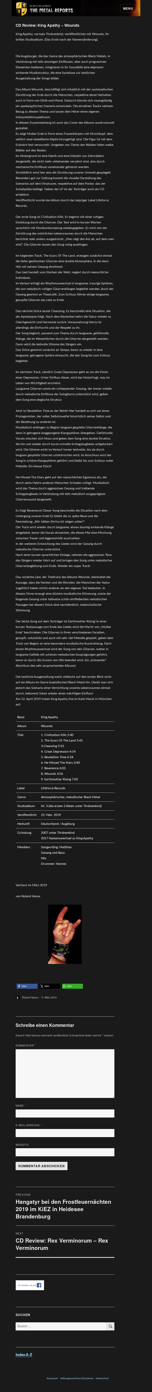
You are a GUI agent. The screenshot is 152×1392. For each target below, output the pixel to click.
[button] (27, 986)
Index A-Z (24, 1355)
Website (22, 1145)
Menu (128, 8)
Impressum (52, 1378)
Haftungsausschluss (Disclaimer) (76, 1378)
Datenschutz (102, 1378)
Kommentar (26, 1045)
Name (21, 1105)
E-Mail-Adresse (29, 1125)
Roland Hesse (30, 997)
